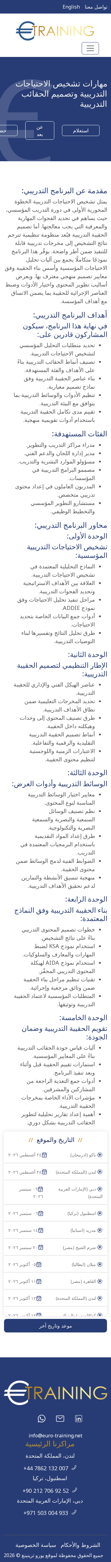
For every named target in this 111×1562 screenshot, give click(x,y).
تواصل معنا (96, 6)
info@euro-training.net (55, 1435)
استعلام (80, 130)
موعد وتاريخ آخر (55, 1325)
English (71, 6)
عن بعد (39, 130)
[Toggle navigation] (90, 48)
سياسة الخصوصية (35, 1544)
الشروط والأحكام (80, 1544)
